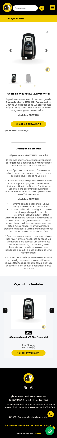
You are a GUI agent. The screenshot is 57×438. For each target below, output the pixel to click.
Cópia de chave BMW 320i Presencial (28, 337)
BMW (21, 18)
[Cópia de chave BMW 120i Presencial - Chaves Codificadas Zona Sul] (28, 50)
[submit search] (41, 8)
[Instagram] (25, 388)
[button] (52, 7)
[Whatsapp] (31, 388)
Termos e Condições (42, 425)
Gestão (38, 433)
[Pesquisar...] (25, 8)
